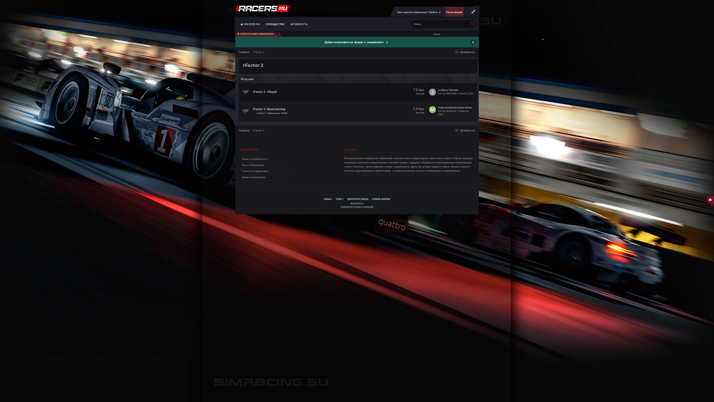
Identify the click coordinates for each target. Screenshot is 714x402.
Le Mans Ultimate (448, 90)
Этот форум (458, 24)
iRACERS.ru (251, 24)
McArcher (451, 111)
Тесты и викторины (253, 165)
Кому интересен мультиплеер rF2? (459, 107)
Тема (339, 199)
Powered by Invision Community (357, 207)
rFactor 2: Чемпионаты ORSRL (272, 113)
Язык (327, 199)
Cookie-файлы (381, 199)
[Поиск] (472, 23)
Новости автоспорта (254, 177)
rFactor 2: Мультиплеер (269, 109)
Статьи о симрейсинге (255, 171)
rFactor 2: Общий (264, 92)
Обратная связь (358, 199)
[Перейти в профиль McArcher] (432, 109)
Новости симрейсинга (254, 159)
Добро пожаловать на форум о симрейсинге (354, 42)
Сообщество (275, 24)
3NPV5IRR (451, 93)
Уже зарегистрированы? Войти (417, 12)
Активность (299, 24)
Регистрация (454, 12)
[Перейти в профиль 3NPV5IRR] (432, 92)
